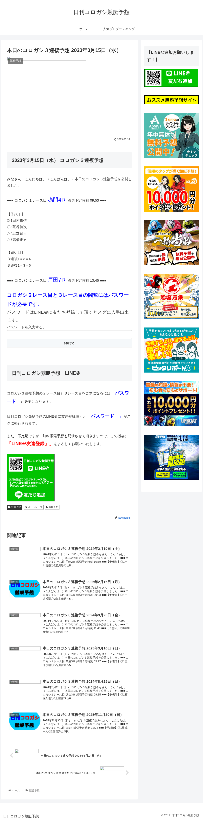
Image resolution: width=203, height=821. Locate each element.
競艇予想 (16, 507)
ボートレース (35, 507)
